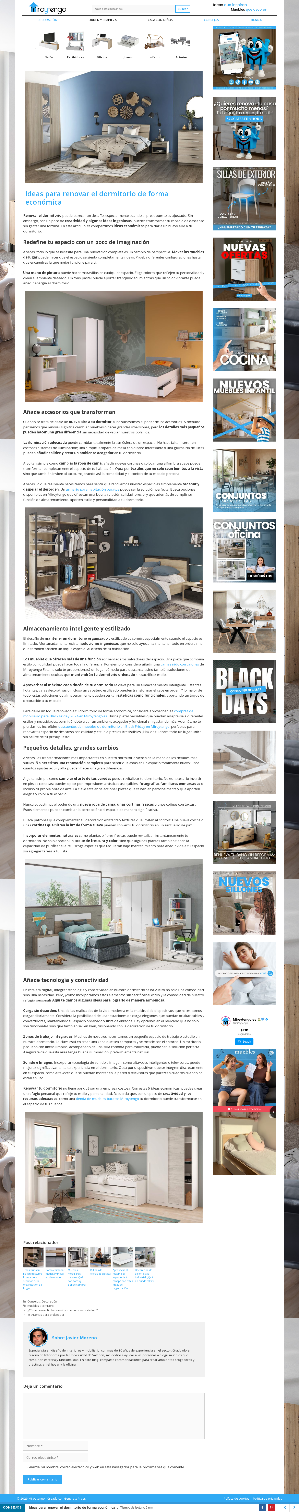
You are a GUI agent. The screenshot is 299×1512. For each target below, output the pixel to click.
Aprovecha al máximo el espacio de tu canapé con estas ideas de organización (123, 1279)
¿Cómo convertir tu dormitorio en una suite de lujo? (62, 1310)
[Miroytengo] (47, 7)
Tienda (256, 20)
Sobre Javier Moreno (74, 1338)
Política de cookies (236, 1498)
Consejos (211, 20)
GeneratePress (75, 1498)
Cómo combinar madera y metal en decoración (55, 1273)
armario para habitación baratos (92, 489)
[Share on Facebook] (262, 1507)
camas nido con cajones (180, 664)
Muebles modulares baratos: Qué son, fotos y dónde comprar (77, 1277)
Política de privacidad (267, 1498)
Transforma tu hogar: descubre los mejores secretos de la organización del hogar (33, 1279)
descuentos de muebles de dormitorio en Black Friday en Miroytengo (113, 726)
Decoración (47, 20)
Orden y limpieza (102, 20)
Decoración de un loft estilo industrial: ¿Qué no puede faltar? (144, 1275)
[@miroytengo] (226, 1021)
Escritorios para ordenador (45, 1315)
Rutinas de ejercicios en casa (100, 1271)
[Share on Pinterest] (271, 1507)
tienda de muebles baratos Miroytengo (107, 1098)
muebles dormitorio (41, 1306)
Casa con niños (160, 20)
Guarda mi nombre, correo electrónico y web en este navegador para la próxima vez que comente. (106, 1467)
